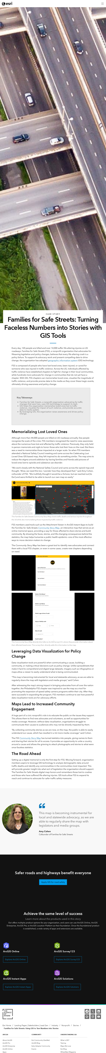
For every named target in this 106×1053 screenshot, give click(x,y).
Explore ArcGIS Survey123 (68, 959)
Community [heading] (36, 1034)
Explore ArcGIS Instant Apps (18, 987)
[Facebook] (87, 1011)
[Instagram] (92, 1016)
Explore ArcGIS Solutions (67, 987)
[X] (92, 1011)
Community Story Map (48, 528)
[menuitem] (16, 1040)
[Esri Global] (7, 4)
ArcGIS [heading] (5, 1034)
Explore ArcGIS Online (15, 959)
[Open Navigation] (102, 3)
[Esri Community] (87, 1016)
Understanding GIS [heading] (68, 1034)
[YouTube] (98, 1016)
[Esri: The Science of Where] (8, 1014)
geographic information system (62, 360)
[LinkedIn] (98, 1011)
